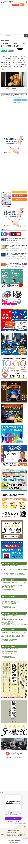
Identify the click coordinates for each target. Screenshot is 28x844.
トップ (2, 40)
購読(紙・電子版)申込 (16, 4)
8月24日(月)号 (6, 206)
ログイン (22, 4)
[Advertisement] (14, 15)
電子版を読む (20, 199)
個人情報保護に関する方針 (11, 835)
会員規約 (20, 835)
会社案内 (8, 832)
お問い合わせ (14, 832)
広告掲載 (20, 832)
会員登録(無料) (19, 192)
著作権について (14, 834)
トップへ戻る (23, 826)
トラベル (7, 40)
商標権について (22, 834)
